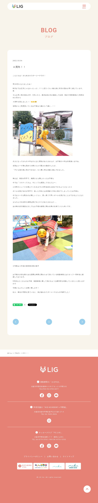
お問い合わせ (52, 456)
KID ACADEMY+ (31, 61)
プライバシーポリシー (33, 456)
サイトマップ (68, 456)
